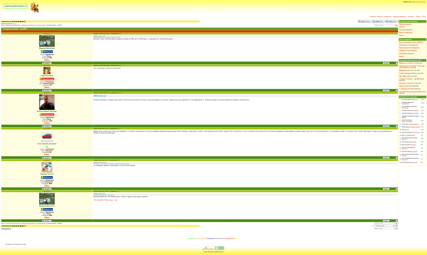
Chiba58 (415, 113)
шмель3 (413, 144)
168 (120, 93)
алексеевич (46, 128)
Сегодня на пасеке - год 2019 (54, 25)
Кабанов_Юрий (415, 127)
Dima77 (404, 139)
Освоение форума (405, 30)
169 (119, 128)
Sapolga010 (46, 33)
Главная (373, 16)
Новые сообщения (384, 16)
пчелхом (404, 159)
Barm (413, 135)
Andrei (404, 117)
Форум (3, 25)
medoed (414, 162)
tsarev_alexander (407, 121)
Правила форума (399, 16)
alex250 (416, 124)
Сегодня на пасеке (41, 25)
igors (407, 129)
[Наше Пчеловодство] (21, 12)
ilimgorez (404, 148)
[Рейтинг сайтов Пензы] (204, 249)
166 (120, 33)
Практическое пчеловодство (13, 25)
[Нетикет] (386, 63)
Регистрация (422, 1)
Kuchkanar (47, 93)
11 (22, 21)
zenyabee (414, 151)
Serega (414, 142)
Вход (417, 1)
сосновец (47, 160)
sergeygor (416, 132)
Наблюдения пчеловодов (28, 25)
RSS (424, 16)
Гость (413, 1)
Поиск (418, 16)
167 (120, 65)
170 (119, 160)
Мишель (15, 23)
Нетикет (411, 16)
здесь (111, 200)
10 (20, 21)
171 (119, 191)
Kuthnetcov (46, 65)
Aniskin (404, 155)
